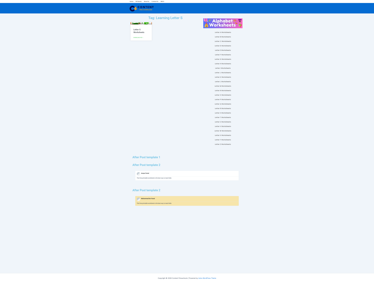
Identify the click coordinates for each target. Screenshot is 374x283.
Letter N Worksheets (223, 90)
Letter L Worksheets (223, 81)
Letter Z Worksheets (223, 144)
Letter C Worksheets (223, 41)
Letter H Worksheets (223, 64)
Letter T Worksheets (223, 117)
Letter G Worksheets (223, 59)
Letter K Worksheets (223, 77)
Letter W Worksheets (223, 131)
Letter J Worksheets (223, 73)
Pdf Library (139, 1)
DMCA (162, 1)
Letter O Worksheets (223, 95)
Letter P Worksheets (223, 99)
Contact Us (155, 1)
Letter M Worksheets (223, 86)
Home (131, 1)
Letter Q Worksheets (223, 104)
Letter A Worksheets (223, 32)
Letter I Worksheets (223, 68)
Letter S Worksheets (223, 113)
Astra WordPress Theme (207, 278)
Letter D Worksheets (223, 46)
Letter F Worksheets (223, 55)
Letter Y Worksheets (223, 140)
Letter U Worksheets (223, 122)
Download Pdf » (138, 37)
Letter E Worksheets (223, 50)
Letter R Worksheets (223, 108)
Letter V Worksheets (223, 126)
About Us (146, 1)
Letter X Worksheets (223, 135)
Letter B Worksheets (223, 37)
